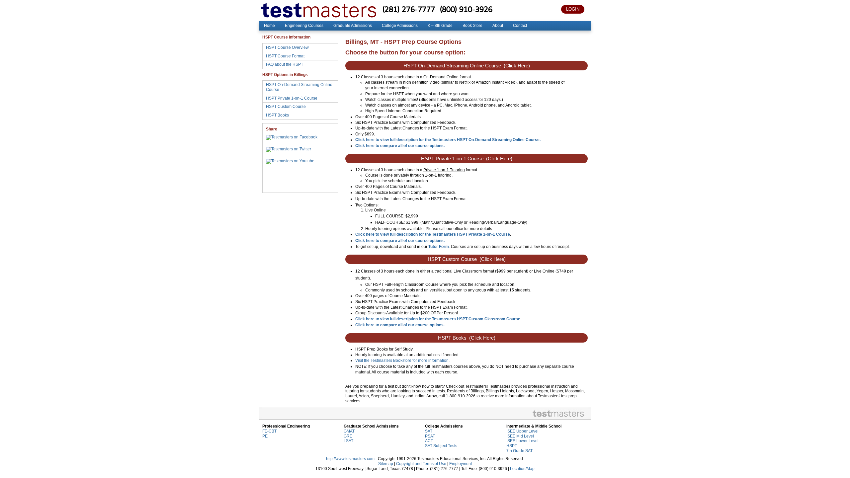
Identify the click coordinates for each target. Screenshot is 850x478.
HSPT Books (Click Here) (466, 338)
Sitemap (385, 463)
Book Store (472, 25)
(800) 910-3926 (466, 9)
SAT (428, 431)
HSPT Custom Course (286, 106)
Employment (460, 463)
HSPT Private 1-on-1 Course (291, 98)
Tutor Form (438, 246)
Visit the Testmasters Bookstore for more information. (402, 360)
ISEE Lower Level (522, 440)
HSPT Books (277, 115)
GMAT (349, 431)
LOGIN (572, 9)
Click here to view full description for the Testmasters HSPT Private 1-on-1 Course (432, 234)
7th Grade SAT (519, 450)
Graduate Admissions (352, 25)
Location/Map (522, 468)
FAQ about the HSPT (284, 64)
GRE (348, 436)
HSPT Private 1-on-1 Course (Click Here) (466, 158)
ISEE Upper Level (522, 431)
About (497, 25)
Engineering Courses (304, 25)
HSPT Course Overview (287, 47)
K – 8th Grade (440, 25)
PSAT (430, 436)
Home (269, 25)
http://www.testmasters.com (350, 458)
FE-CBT (269, 431)
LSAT (348, 440)
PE (265, 436)
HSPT (511, 445)
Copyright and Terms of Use (421, 463)
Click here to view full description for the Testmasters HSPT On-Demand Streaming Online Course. (448, 139)
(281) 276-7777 (408, 9)
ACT (429, 440)
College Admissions (400, 25)
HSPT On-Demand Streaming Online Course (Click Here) (466, 65)
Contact (520, 25)
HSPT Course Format (285, 56)
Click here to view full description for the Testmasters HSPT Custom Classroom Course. (438, 319)
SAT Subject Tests (441, 445)
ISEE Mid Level (520, 436)
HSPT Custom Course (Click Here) (467, 259)
